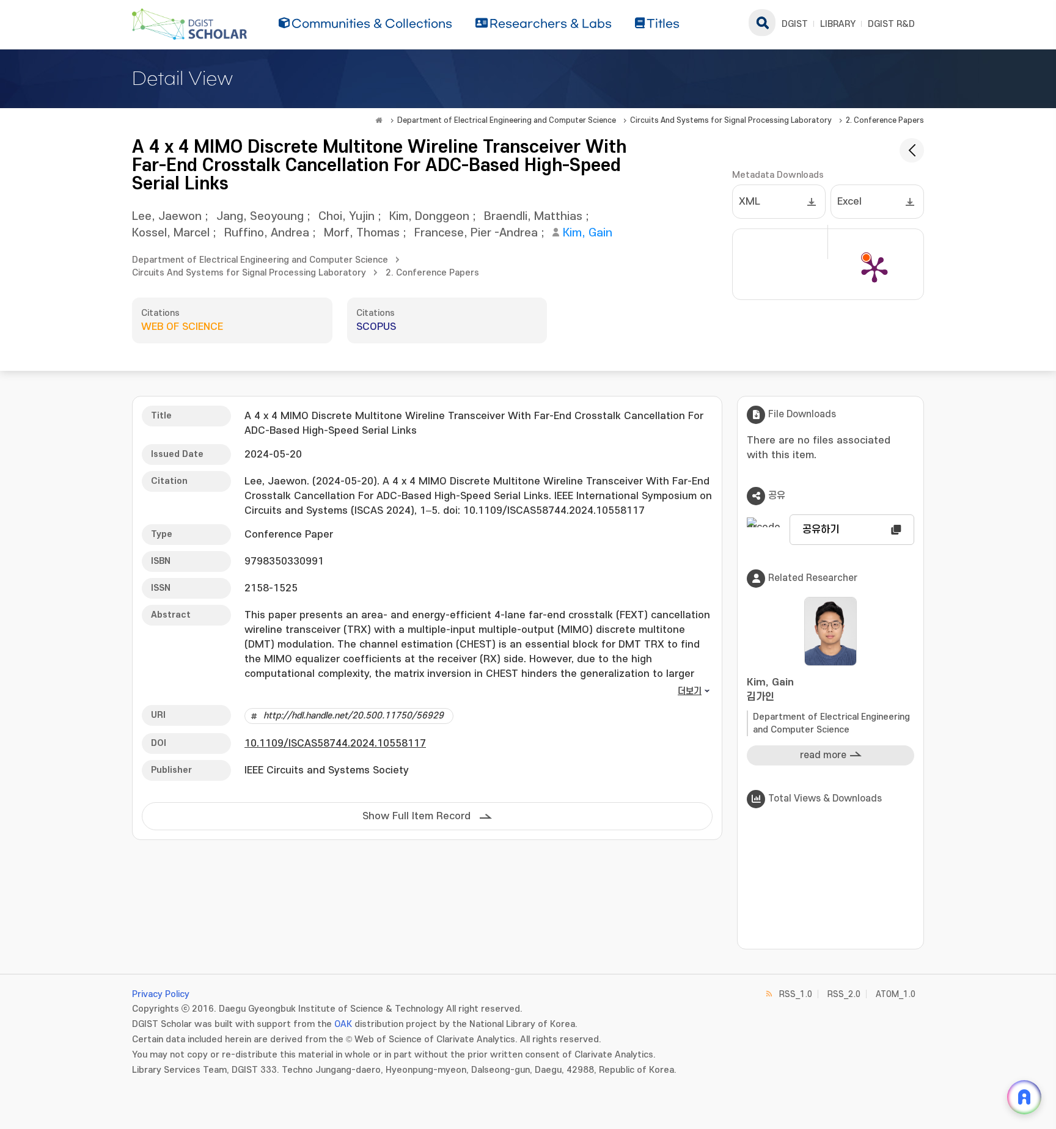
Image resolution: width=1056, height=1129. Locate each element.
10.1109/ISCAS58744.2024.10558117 (335, 743)
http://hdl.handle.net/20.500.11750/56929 (353, 716)
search (762, 22)
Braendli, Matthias (533, 216)
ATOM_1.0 (895, 994)
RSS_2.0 (843, 994)
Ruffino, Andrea (266, 233)
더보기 (690, 691)
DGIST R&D (891, 24)
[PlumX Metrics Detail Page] (874, 268)
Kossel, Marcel (171, 233)
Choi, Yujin (346, 216)
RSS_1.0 (795, 994)
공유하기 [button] (820, 529)
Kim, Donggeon (429, 216)
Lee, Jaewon (167, 216)
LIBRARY (838, 24)
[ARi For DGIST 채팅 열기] (1024, 1097)
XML (749, 201)
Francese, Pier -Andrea (476, 233)
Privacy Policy (160, 994)
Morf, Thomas (362, 233)
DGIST (795, 24)
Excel (849, 201)
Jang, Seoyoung (260, 216)
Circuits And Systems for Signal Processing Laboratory (731, 120)
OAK (343, 1024)
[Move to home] (379, 120)
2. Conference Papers (885, 120)
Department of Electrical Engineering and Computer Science (506, 120)
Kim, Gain (587, 233)
